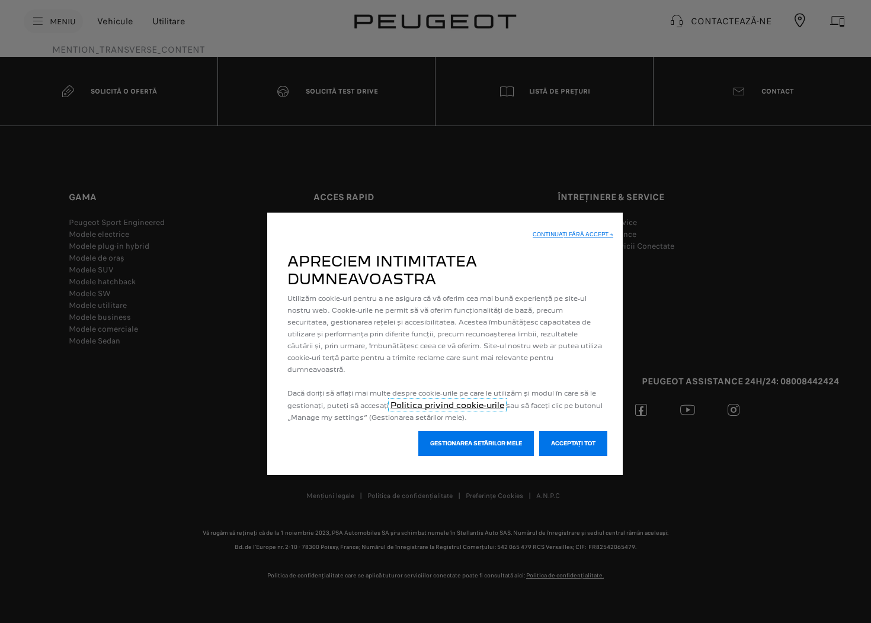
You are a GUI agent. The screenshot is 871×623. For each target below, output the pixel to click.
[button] (573, 234)
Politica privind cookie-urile (447, 405)
